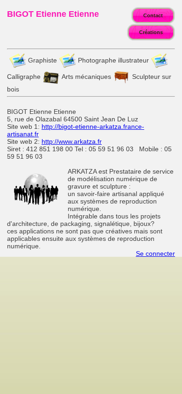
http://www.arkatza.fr (72, 141)
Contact (153, 15)
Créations (151, 32)
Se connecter (155, 253)
